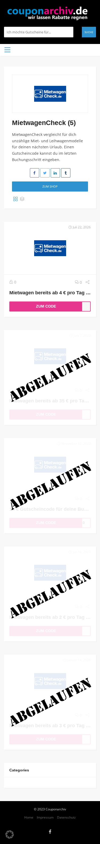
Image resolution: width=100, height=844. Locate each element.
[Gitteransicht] (15, 199)
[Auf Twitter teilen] (45, 172)
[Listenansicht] (22, 199)
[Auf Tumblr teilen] (65, 172)
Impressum (45, 817)
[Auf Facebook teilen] (34, 172)
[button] (9, 834)
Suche (89, 32)
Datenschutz (66, 817)
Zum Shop (50, 186)
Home (28, 817)
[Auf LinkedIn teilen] (55, 172)
